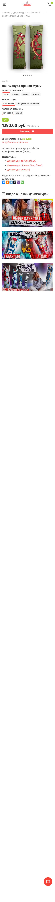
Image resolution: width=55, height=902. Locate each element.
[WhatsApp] (22, 182)
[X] (14, 182)
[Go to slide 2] (25, 75)
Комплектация (9, 99)
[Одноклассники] (7, 182)
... (43, 12)
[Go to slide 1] (23, 75)
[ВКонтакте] (3, 182)
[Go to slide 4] (29, 75)
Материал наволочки (12, 109)
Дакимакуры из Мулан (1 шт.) (21, 161)
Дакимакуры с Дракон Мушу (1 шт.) (24, 165)
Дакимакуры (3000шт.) (18, 169)
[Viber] (18, 182)
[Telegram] (11, 182)
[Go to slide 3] (27, 75)
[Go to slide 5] (31, 75)
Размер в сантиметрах (13, 90)
